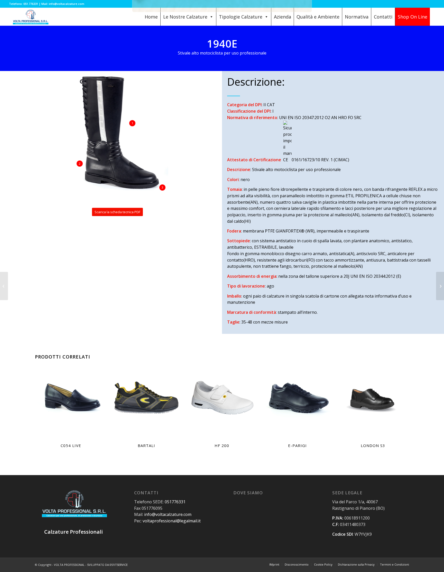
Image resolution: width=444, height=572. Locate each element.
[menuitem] (274, 564)
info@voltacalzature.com (167, 514)
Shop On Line (412, 17)
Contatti (383, 17)
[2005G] (4, 286)
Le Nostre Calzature (185, 17)
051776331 (175, 502)
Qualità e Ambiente (318, 17)
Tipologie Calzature (240, 17)
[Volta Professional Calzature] (30, 17)
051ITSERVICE (119, 565)
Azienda (282, 17)
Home (151, 17)
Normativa (356, 17)
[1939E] (440, 286)
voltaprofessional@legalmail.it (172, 521)
